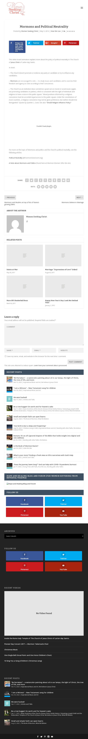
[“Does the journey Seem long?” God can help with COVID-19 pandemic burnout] (9, 466)
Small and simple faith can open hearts (29, 416)
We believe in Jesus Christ (49, 382)
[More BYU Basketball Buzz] (25, 286)
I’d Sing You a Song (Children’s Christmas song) (23, 661)
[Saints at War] (25, 255)
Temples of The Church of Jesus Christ (39, 411)
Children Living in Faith (30, 428)
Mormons (14, 81)
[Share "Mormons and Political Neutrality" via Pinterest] (45, 180)
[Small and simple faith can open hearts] (9, 418)
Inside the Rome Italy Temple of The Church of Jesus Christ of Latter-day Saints (36, 638)
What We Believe (74, 411)
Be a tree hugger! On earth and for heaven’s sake (33, 407)
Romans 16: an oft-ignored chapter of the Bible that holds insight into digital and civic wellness (47, 437)
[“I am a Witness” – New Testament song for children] (9, 389)
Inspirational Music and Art (32, 382)
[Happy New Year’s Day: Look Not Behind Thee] (63, 286)
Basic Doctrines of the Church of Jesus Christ (37, 409)
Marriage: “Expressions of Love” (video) (61, 270)
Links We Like (27, 448)
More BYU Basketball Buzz (17, 301)
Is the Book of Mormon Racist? (26, 446)
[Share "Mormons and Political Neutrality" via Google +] (36, 180)
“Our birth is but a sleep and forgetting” (30, 426)
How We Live (56, 31)
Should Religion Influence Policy (58, 102)
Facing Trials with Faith (30, 467)
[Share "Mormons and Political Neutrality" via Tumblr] (40, 180)
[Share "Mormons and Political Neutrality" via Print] (68, 180)
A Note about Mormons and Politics (22, 163)
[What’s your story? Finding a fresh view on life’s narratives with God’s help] (9, 457)
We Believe (43, 440)
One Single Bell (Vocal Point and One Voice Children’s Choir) (28, 655)
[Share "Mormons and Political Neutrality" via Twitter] (31, 180)
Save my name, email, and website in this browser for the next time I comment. (36, 356)
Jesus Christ (15, 62)
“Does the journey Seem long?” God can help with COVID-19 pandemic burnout (45, 464)
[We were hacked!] (9, 399)
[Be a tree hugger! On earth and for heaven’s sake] (9, 408)
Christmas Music (11, 650)
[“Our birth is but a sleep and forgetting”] (9, 427)
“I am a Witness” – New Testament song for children (35, 388)
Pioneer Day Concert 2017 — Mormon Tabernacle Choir (26, 644)
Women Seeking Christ (29, 31)
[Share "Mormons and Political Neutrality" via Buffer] (54, 180)
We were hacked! (20, 397)
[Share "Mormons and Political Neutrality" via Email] (63, 180)
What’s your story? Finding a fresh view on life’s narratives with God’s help (43, 455)
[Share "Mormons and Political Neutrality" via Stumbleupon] (59, 180)
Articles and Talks (29, 400)
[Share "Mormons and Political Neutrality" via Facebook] (27, 180)
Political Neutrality (15, 158)
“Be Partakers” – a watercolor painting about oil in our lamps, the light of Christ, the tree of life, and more (46, 379)
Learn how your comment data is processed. (50, 365)
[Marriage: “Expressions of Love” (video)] (63, 255)
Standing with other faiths (64, 428)
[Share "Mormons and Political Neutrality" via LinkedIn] (50, 180)
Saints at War (12, 270)
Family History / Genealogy (61, 409)
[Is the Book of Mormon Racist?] (9, 447)
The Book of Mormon (30, 419)
